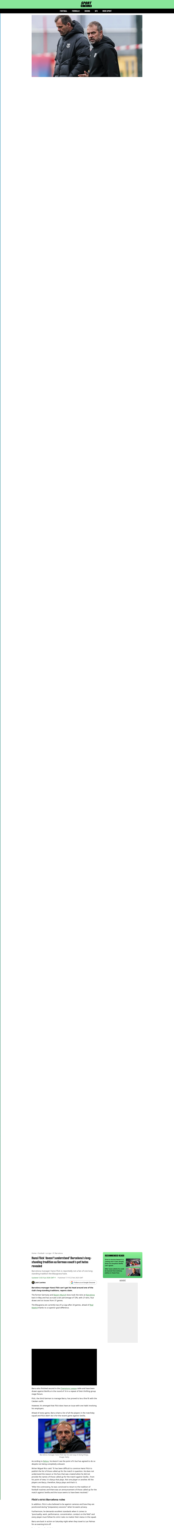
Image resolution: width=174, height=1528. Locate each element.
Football (63, 11)
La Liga (48, 1253)
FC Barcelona (58, 1253)
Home (34, 1253)
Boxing (87, 11)
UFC (96, 11)
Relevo (46, 1461)
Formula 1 (76, 11)
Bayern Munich (60, 1295)
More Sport (107, 11)
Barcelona (90, 1295)
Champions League (68, 1388)
